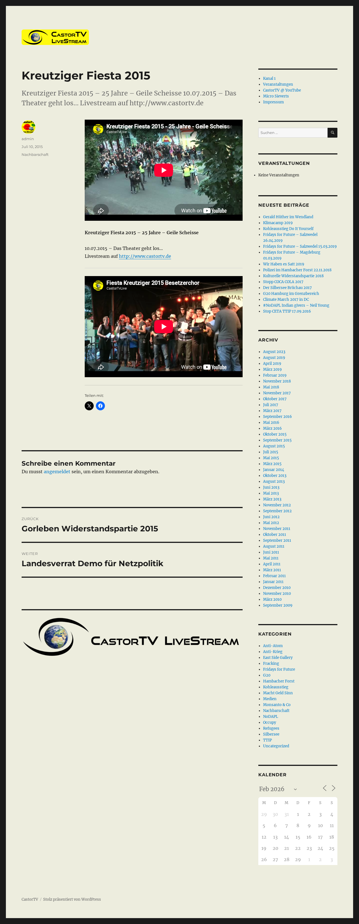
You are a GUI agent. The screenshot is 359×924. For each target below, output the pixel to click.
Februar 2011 (274, 575)
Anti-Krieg (272, 651)
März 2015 (272, 463)
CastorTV (30, 899)
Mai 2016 (271, 422)
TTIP (267, 740)
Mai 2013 (271, 493)
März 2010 (272, 599)
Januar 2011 (273, 581)
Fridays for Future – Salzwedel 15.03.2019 (300, 246)
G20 (266, 675)
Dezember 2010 (277, 587)
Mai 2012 (271, 522)
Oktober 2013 (274, 475)
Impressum (273, 102)
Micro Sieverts (276, 96)
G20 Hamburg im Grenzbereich (291, 293)
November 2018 (277, 381)
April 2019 (272, 363)
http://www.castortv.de (145, 256)
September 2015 (277, 440)
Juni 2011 (271, 552)
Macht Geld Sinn (278, 693)
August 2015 (274, 446)
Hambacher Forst (278, 681)
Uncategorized (276, 746)
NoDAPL (270, 716)
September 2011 (277, 540)
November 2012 (277, 505)
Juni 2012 (271, 517)
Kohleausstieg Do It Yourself (288, 228)
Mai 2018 (271, 387)
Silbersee (271, 734)
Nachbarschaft (35, 154)
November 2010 (277, 593)
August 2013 (274, 481)
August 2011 (273, 546)
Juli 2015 (270, 452)
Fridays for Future (279, 669)
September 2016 (277, 416)
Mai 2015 (271, 458)
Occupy (269, 722)
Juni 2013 (271, 487)
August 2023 (274, 351)
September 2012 (277, 511)
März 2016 (272, 428)
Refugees (271, 728)
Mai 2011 (271, 558)
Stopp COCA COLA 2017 (283, 281)
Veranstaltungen (278, 84)
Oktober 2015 (275, 434)
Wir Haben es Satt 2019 (283, 264)
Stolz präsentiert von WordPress (72, 899)
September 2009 (278, 605)
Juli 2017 (270, 404)
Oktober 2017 (275, 399)
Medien (270, 699)
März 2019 (272, 369)
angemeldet (57, 471)
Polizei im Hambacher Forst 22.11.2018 (297, 270)
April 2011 (271, 564)
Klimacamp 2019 (278, 222)
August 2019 (274, 357)
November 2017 (277, 393)
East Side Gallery (278, 657)
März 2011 (272, 570)
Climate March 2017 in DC (286, 299)
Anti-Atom (273, 645)
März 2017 (272, 410)
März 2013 (272, 499)
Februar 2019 (275, 375)
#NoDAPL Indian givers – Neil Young (296, 305)
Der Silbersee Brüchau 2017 (287, 287)
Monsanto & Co (277, 704)
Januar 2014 (273, 469)
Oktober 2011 (274, 534)
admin (28, 138)
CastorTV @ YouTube (282, 90)
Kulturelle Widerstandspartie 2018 (293, 276)
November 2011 (276, 528)
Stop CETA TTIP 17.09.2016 (287, 311)
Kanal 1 (269, 78)
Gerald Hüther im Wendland (288, 217)
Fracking (271, 663)
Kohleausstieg (275, 687)
